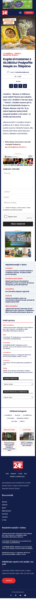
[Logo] (5, 12)
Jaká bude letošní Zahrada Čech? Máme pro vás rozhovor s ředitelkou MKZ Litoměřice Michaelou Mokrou (20, 310)
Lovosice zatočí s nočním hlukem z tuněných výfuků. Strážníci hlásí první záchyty (19, 272)
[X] (16, 86)
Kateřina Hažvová (22, 72)
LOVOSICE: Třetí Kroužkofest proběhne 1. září (17, 363)
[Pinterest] (20, 86)
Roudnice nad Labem (14, 278)
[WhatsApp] (25, 86)
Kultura (9, 295)
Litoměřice (8, 53)
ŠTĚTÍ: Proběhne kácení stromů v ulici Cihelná (27, 444)
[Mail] (20, 595)
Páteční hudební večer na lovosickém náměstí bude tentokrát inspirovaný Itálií (20, 300)
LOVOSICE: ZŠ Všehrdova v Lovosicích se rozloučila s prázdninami (17, 338)
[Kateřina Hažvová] (8, 72)
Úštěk (5, 368)
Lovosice (9, 268)
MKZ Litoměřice (12, 306)
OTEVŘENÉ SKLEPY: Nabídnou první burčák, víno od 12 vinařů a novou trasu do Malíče (17, 346)
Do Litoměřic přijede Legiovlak (17, 291)
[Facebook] (11, 86)
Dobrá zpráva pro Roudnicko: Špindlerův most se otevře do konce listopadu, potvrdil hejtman (20, 283)
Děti (4, 334)
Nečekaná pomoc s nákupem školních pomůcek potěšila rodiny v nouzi (17, 355)
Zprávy (17, 53)
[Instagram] (16, 595)
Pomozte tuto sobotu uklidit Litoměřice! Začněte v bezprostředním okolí (9, 446)
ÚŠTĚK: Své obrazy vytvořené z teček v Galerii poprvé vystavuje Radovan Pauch (18, 371)
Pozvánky (6, 342)
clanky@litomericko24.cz (17, 147)
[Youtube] (25, 595)
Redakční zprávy (10, 55)
